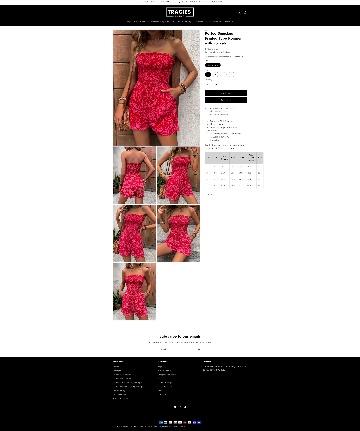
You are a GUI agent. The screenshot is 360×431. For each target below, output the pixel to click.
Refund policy (139, 426)
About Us (162, 391)
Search (116, 367)
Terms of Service (120, 399)
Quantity (208, 80)
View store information (217, 115)
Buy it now (226, 100)
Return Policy (119, 391)
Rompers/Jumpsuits (167, 375)
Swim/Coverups (165, 383)
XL (231, 74)
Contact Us (162, 395)
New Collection (165, 371)
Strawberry (213, 65)
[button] (115, 12)
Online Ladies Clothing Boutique (127, 383)
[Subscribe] (199, 349)
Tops (160, 367)
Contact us (117, 371)
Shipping (208, 52)
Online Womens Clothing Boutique (128, 387)
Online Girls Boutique (123, 375)
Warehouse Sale (165, 387)
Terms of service (165, 426)
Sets (160, 379)
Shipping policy (179, 426)
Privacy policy (152, 426)
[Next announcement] (247, 2)
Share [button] (210, 194)
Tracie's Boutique (125, 426)
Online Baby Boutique (123, 379)
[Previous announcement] (113, 2)
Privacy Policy (119, 395)
